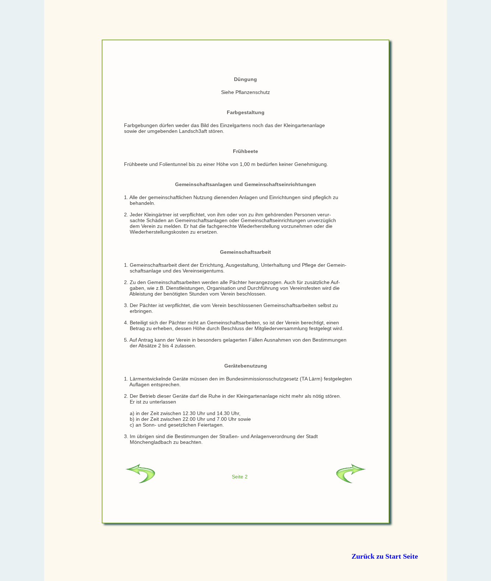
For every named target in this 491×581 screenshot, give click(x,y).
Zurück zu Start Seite (385, 556)
